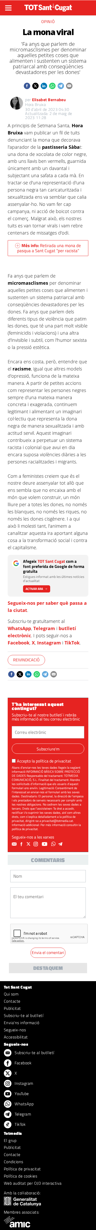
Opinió (48, 21)
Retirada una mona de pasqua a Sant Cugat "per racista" (49, 248)
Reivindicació (26, 660)
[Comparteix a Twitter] (35, 86)
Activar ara (34, 588)
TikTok (72, 643)
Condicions (13, 1162)
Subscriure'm (48, 749)
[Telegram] (61, 844)
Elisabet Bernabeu (49, 100)
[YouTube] (45, 844)
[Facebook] (22, 844)
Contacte (12, 1001)
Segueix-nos (15, 1030)
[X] (29, 844)
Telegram (44, 628)
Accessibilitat (16, 1037)
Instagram (49, 643)
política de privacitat (53, 761)
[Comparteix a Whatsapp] (52, 86)
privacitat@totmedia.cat (57, 820)
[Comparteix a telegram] (61, 86)
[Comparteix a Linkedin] (44, 86)
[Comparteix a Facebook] (27, 86)
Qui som (11, 994)
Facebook (18, 643)
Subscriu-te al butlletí (23, 1015)
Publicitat (12, 1008)
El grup (10, 1140)
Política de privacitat (22, 1169)
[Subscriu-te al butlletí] (15, 844)
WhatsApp (19, 628)
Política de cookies (20, 1176)
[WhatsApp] (54, 844)
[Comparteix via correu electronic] (69, 86)
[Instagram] (36, 844)
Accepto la (44, 761)
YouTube (21, 1093)
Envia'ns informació (21, 1023)
